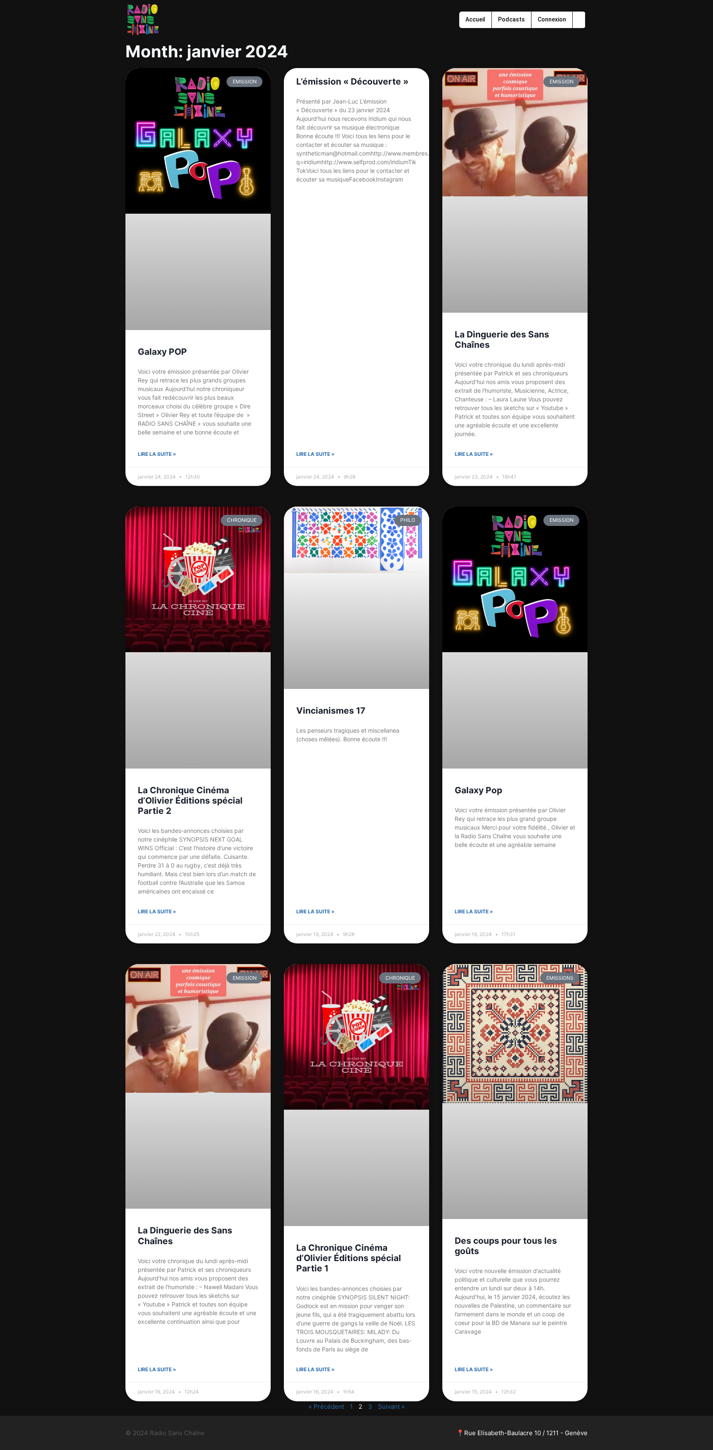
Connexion (552, 19)
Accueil (475, 19)
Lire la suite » (157, 454)
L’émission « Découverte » (352, 81)
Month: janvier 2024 (206, 51)
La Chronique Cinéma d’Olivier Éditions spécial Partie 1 (348, 1258)
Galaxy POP (162, 352)
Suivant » (391, 1406)
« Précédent (326, 1406)
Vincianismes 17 (330, 710)
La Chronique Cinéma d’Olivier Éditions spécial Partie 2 (190, 800)
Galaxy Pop (478, 790)
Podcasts (511, 19)
